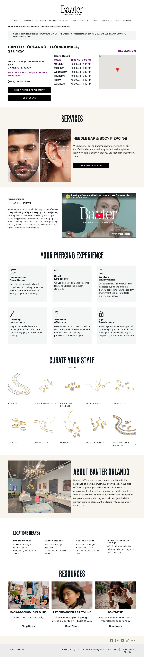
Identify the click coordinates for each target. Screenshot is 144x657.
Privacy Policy (68, 649)
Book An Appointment (91, 165)
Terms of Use (128, 649)
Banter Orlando (22, 541)
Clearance (127, 21)
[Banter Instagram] (116, 640)
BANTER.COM (17, 649)
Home (10, 26)
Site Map (128, 652)
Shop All (72, 367)
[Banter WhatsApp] (133, 640)
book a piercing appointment (29, 90)
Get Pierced (41, 21)
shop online (29, 98)
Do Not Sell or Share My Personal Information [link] (98, 649)
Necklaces (64, 21)
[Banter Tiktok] (127, 640)
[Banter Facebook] (111, 640)
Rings (74, 21)
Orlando (44, 26)
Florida (34, 26)
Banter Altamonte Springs (118, 542)
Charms (95, 21)
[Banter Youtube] (122, 640)
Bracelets (84, 21)
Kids (117, 21)
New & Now (28, 21)
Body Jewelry (106, 21)
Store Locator (22, 26)
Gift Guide (17, 21)
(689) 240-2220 (19, 82)
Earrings (52, 21)
